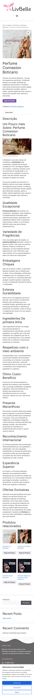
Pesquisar (6, 599)
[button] (17, 15)
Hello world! (7, 618)
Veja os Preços (9, 101)
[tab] (9, 112)
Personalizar (17, 687)
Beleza (9, 25)
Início (4, 25)
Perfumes (16, 25)
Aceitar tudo (17, 683)
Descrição (9, 112)
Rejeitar (17, 692)
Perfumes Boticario (17, 106)
